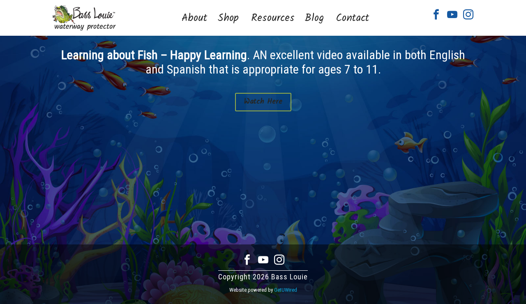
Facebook (436, 14)
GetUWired (285, 290)
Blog (314, 18)
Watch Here (263, 102)
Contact (352, 18)
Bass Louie (84, 17)
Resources (273, 18)
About (194, 18)
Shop (228, 18)
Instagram (468, 14)
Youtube (452, 14)
